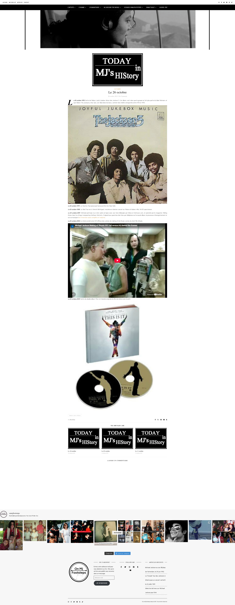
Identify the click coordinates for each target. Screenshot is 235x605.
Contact (26, 2)
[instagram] (219, 2)
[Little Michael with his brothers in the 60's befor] (35, 530)
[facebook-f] (221, 2)
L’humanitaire (94, 7)
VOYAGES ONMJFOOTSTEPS (132, 7)
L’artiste (71, 7)
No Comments (123, 96)
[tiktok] (231, 2)
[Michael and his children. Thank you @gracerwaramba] (11, 535)
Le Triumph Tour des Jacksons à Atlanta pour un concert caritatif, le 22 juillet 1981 (155, 580)
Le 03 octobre (106, 451)
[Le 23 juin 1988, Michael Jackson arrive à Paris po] (200, 530)
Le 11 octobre (139, 451)
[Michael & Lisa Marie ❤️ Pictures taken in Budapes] (58, 531)
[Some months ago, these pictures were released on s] (82, 531)
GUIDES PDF (163, 7)
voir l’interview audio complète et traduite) (91, 217)
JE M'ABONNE (101, 583)
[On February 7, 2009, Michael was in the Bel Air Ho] (153, 531)
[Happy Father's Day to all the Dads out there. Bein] (223, 531)
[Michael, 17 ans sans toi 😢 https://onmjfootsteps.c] (176, 531)
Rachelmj (72, 419)
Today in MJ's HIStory (75, 415)
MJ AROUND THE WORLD (111, 7)
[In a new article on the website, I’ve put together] (129, 531)
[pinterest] (227, 2)
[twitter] (224, 2)
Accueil (5, 2)
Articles (19, 2)
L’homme (81, 7)
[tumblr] (229, 2)
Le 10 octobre (72, 451)
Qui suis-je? (12, 2)
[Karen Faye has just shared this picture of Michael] (105, 532)
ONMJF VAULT (150, 7)
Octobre (117, 89)
